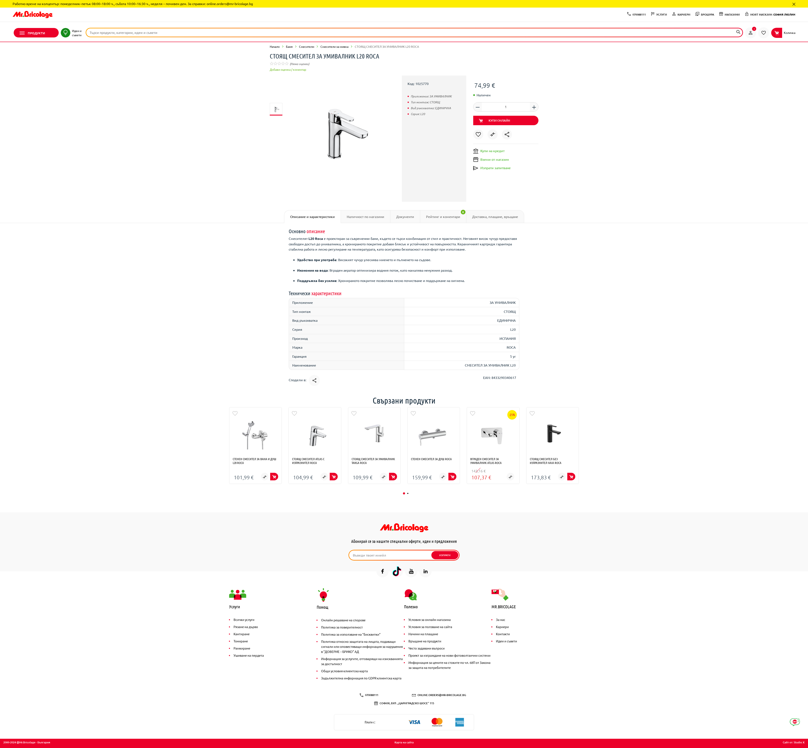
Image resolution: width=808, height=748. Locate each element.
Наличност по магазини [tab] (365, 216)
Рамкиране (242, 648)
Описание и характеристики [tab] (312, 216)
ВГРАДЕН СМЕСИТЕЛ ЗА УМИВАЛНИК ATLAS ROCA (486, 461)
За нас (500, 620)
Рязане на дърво (246, 627)
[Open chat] (795, 722)
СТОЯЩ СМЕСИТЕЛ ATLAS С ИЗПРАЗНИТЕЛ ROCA (308, 461)
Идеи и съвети (506, 641)
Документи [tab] (405, 216)
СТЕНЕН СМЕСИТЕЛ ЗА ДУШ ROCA (431, 459)
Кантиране (242, 634)
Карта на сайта (404, 742)
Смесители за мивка (334, 46)
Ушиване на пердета (249, 655)
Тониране (241, 641)
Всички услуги (244, 620)
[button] (404, 493)
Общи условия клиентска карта (344, 671)
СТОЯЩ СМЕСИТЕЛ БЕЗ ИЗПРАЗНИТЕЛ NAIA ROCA (545, 461)
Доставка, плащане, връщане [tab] (495, 216)
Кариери (502, 627)
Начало (275, 46)
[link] (750, 32)
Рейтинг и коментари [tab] (445, 214)
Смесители (306, 46)
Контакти (503, 634)
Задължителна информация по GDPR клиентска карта (361, 678)
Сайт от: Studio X (794, 742)
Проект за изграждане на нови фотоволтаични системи (449, 655)
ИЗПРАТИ (445, 555)
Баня (289, 46)
